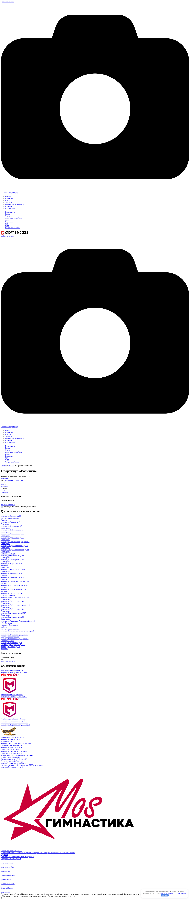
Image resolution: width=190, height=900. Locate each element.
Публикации (10, 208)
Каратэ (3, 484)
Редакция (4, 855)
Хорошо (164, 895)
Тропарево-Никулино (12, 480)
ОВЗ (7, 226)
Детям (7, 220)
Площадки (9, 198)
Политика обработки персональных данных (17, 857)
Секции (8, 196)
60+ (6, 224)
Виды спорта (10, 212)
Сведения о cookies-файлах (11, 859)
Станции (8, 216)
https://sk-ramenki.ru (8, 505)
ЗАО (22, 480)
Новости (8, 206)
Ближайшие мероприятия (14, 204)
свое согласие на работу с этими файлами (173, 893)
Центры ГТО (10, 200)
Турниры (8, 202)
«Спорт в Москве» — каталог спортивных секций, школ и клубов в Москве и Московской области (38, 853)
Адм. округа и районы (13, 218)
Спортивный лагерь (12, 228)
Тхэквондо (5, 486)
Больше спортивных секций (11, 851)
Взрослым (9, 222)
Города (7, 214)
